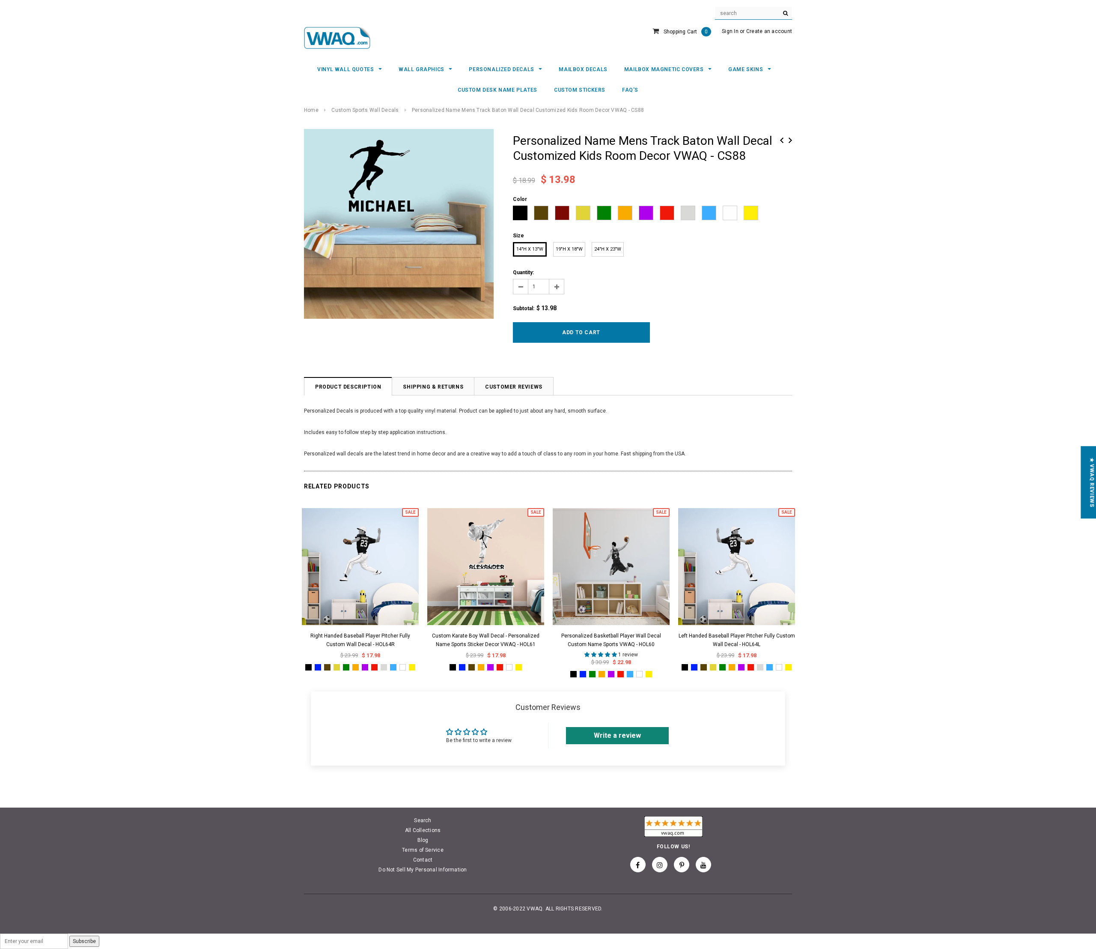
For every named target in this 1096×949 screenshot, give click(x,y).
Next (790, 140)
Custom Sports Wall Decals (365, 110)
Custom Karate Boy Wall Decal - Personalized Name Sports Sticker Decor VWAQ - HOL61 (485, 640)
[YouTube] (703, 864)
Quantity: (523, 272)
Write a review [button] (617, 735)
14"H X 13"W (529, 249)
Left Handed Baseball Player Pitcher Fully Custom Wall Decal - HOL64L (737, 640)
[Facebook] (638, 864)
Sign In (730, 31)
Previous (781, 140)
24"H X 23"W (607, 249)
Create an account (769, 31)
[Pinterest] (681, 864)
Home (311, 110)
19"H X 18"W (569, 249)
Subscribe (84, 941)
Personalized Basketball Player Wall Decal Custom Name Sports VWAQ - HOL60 (611, 640)
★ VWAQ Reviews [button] (1092, 482)
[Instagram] (659, 864)
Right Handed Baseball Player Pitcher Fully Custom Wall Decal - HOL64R (360, 640)
